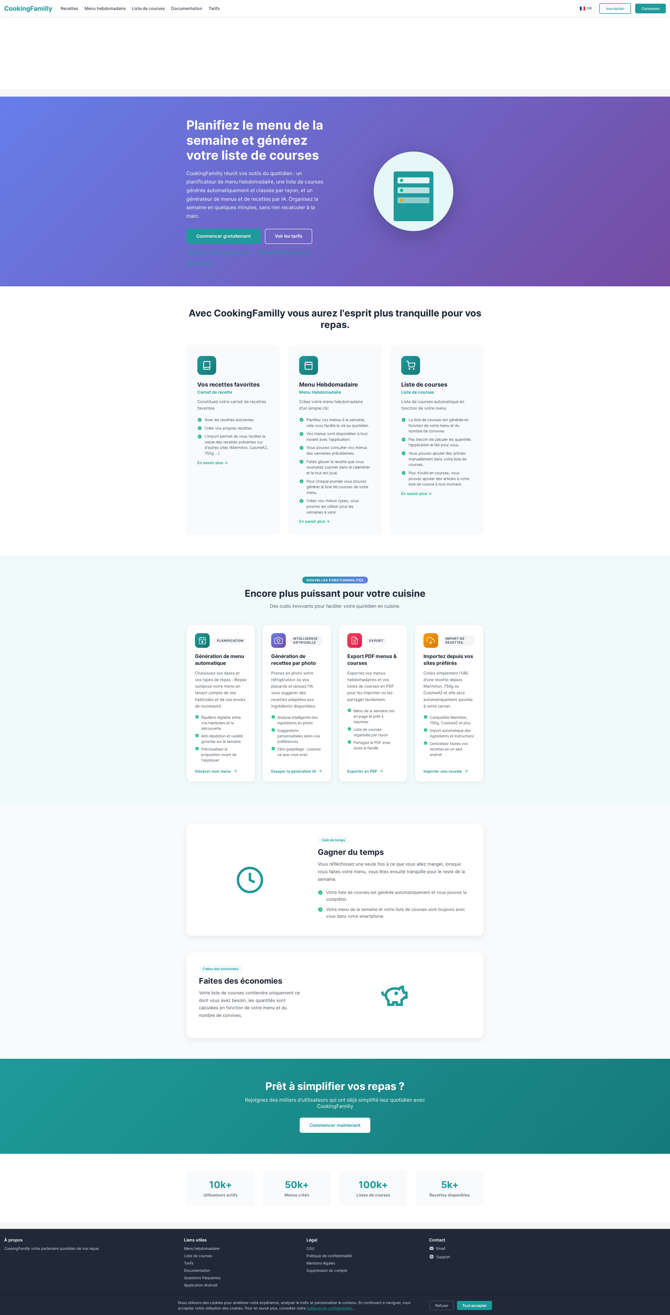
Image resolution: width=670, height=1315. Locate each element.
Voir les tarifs (288, 236)
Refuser (441, 1305)
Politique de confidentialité (329, 1255)
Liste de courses (148, 8)
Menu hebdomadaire (105, 8)
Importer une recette (442, 771)
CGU (310, 1248)
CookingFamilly (28, 8)
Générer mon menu (213, 771)
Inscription (615, 8)
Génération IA (199, 262)
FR (589, 8)
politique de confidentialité (330, 1308)
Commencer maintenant (335, 1125)
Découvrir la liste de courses (284, 251)
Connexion (650, 8)
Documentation (186, 8)
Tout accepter (474, 1305)
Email (440, 1248)
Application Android (200, 1285)
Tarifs (214, 8)
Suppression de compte (326, 1270)
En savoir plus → (212, 462)
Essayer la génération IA (293, 771)
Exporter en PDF (362, 771)
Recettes (69, 8)
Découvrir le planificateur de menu (218, 251)
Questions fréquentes (202, 1277)
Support (443, 1257)
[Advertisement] (157, 53)
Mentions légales (320, 1263)
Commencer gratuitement (223, 236)
